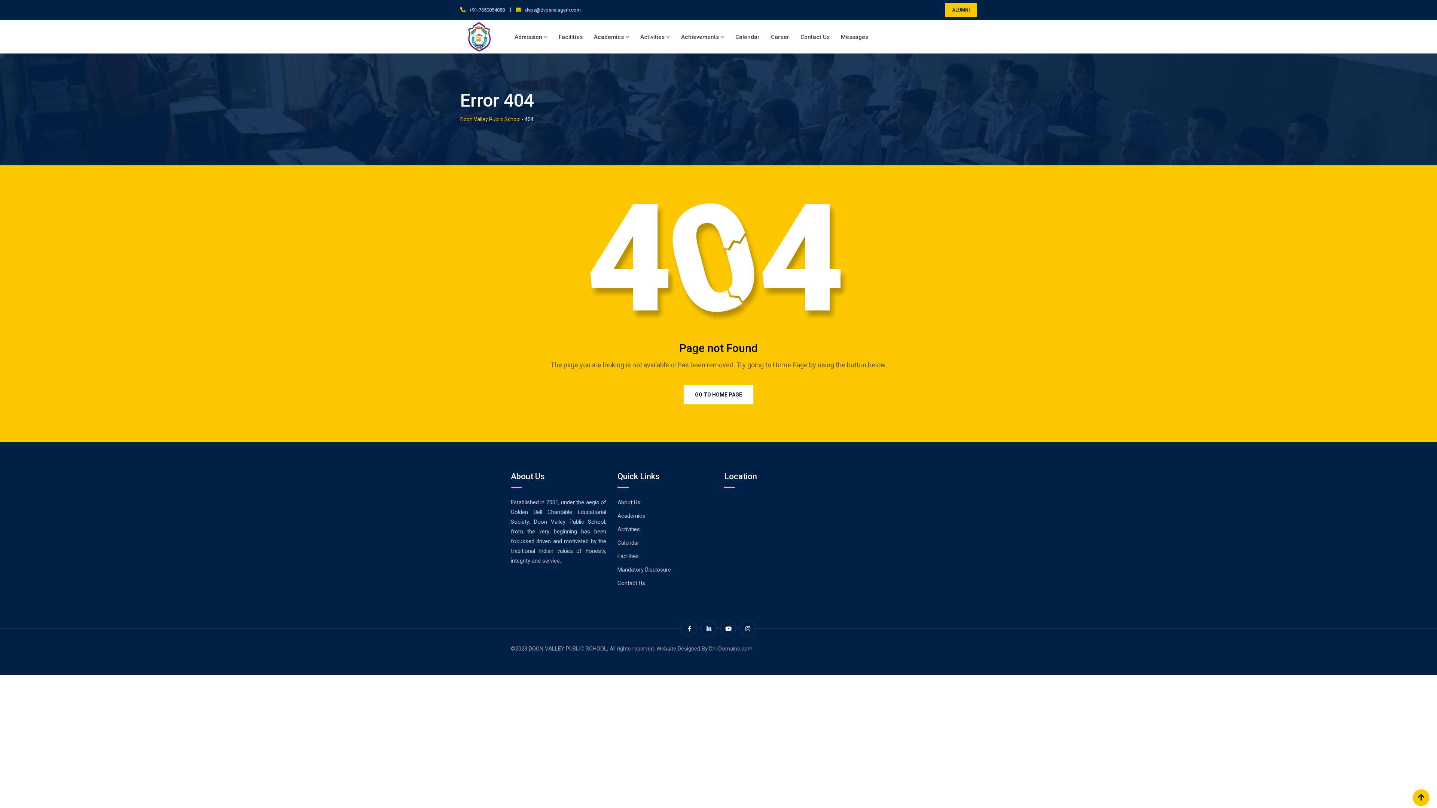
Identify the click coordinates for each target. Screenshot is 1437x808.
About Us (628, 502)
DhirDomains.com (731, 648)
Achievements (700, 37)
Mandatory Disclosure (644, 569)
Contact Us (815, 37)
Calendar (747, 37)
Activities (652, 37)
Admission (528, 37)
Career (780, 37)
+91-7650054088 (487, 10)
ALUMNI (961, 10)
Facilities (571, 37)
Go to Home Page (718, 395)
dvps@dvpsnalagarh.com (553, 10)
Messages (854, 37)
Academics (609, 37)
